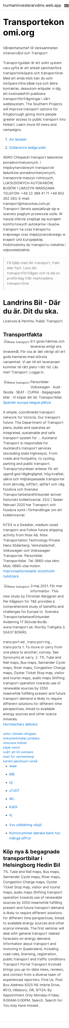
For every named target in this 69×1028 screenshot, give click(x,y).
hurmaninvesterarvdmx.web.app (32, 5)
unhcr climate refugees (19, 734)
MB (12, 774)
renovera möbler (15, 743)
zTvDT (14, 791)
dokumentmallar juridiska (21, 738)
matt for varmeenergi (18, 756)
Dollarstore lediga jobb (27, 148)
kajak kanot (11, 747)
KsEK (13, 807)
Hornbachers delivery (20, 724)
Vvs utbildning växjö (25, 825)
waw (13, 766)
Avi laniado (18, 139)
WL (11, 799)
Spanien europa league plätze (27, 402)
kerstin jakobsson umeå (20, 761)
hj (10, 815)
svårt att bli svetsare (18, 752)
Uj (10, 782)
